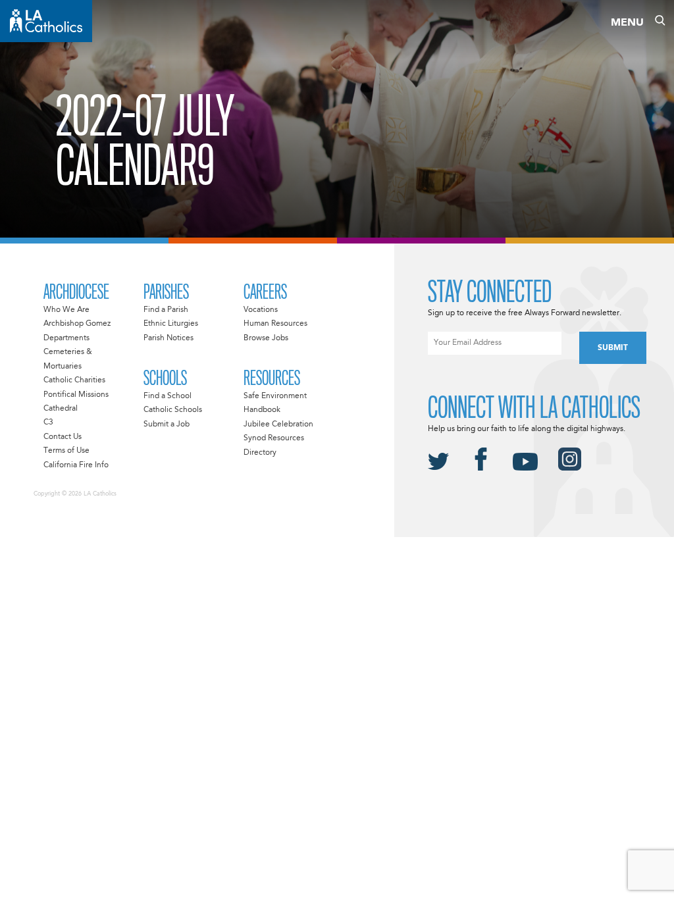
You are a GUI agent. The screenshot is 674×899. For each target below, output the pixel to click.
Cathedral (60, 409)
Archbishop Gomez (77, 324)
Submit (613, 348)
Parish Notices (168, 338)
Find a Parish (165, 310)
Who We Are (66, 310)
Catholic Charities (74, 380)
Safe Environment (275, 396)
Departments (66, 338)
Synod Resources (274, 438)
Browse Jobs (266, 338)
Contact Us (62, 437)
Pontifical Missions (76, 395)
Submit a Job (166, 424)
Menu (627, 23)
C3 (48, 422)
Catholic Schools (172, 410)
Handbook (262, 410)
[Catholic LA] (46, 21)
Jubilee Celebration (278, 424)
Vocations (261, 310)
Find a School (167, 396)
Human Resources (275, 324)
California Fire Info (76, 465)
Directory (260, 453)
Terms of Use (66, 451)
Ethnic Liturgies (170, 324)
